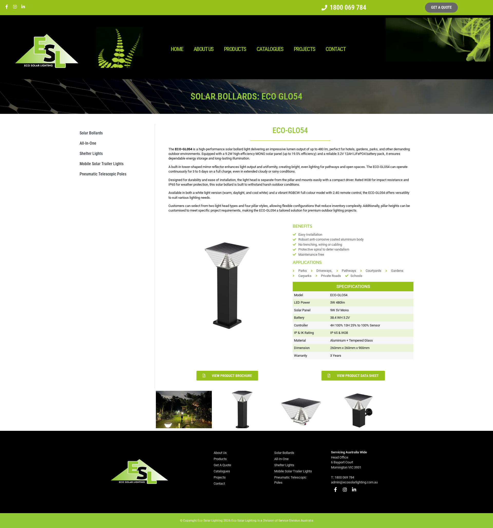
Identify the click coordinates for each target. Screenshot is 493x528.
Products (235, 49)
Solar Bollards (91, 133)
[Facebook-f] (7, 7)
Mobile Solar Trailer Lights (102, 163)
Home (177, 49)
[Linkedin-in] (23, 7)
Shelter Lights (91, 153)
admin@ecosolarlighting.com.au (354, 482)
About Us (204, 49)
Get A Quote (222, 465)
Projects (304, 49)
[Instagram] (15, 7)
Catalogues (270, 49)
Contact (336, 49)
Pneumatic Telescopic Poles (103, 174)
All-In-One (88, 143)
